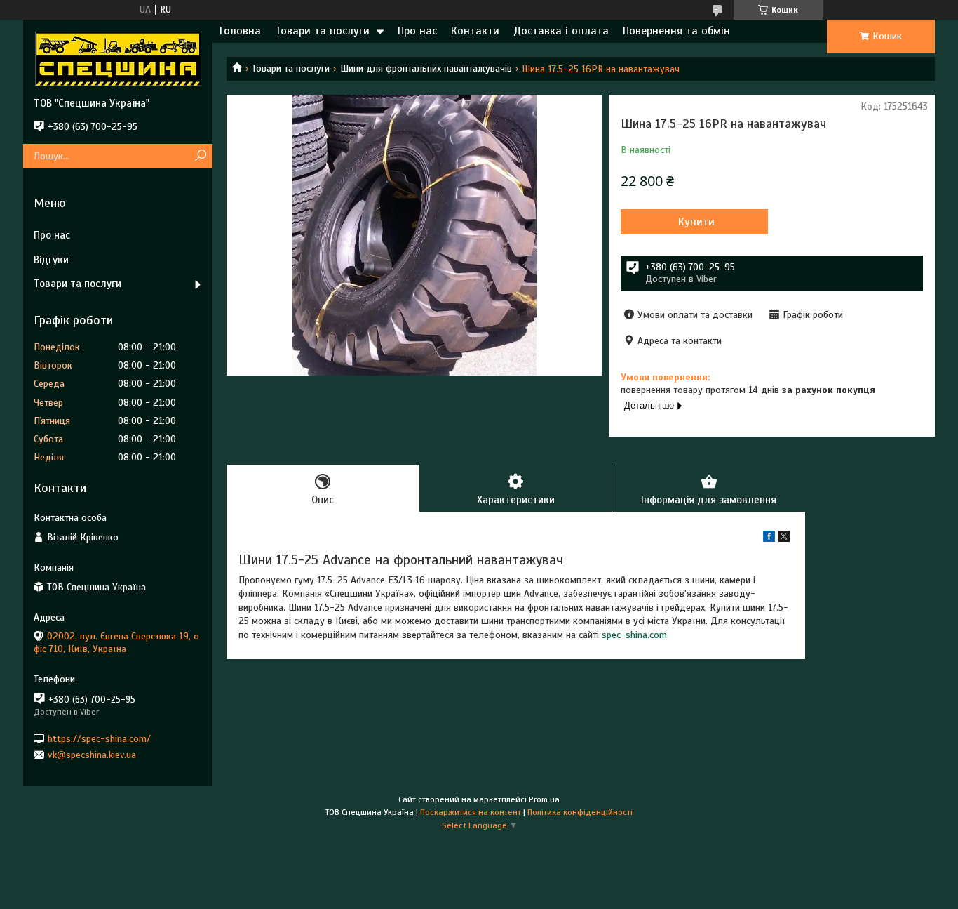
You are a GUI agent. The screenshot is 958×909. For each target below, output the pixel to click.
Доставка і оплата (561, 31)
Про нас (417, 31)
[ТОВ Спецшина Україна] (118, 58)
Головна (240, 31)
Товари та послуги (322, 31)
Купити (696, 222)
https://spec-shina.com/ (99, 738)
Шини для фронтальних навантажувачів (426, 68)
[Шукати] (200, 156)
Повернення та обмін (676, 31)
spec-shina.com (634, 635)
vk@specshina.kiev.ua (92, 755)
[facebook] (769, 539)
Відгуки (51, 259)
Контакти (475, 31)
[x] (784, 539)
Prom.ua (544, 799)
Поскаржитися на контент (470, 812)
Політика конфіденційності (580, 812)
